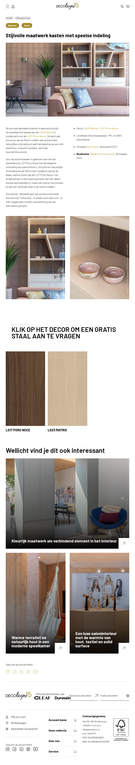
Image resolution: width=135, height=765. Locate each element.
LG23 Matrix (46, 132)
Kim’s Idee (92, 146)
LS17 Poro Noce (108, 128)
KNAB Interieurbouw (102, 153)
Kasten (12, 25)
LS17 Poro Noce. (37, 136)
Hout (27, 25)
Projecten (23, 17)
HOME (9, 17)
